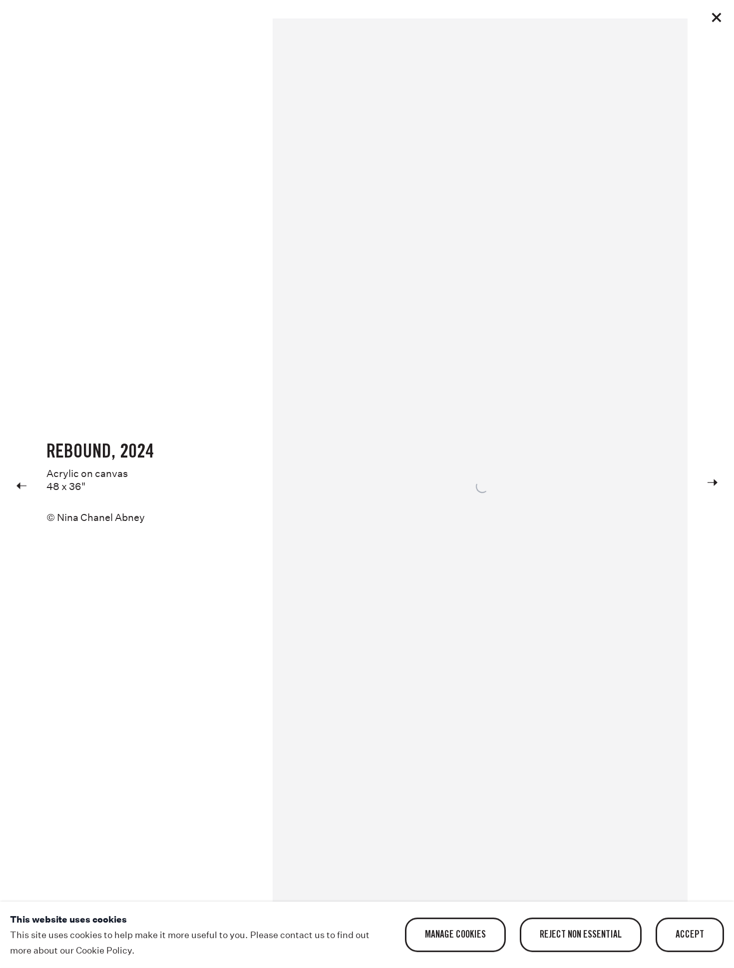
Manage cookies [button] (455, 935)
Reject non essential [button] (581, 935)
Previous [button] (21, 484)
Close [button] (717, 17)
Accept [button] (690, 935)
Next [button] (712, 484)
